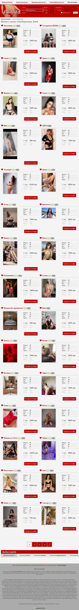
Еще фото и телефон (31, 51)
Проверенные (66, 12)
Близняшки (9, 275)
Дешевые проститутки (22, 2)
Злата (44, 93)
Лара (44, 373)
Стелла (45, 503)
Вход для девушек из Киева (19, 565)
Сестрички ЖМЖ (50, 26)
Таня (6, 405)
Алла (6, 204)
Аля (44, 470)
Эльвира (7, 170)
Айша (44, 438)
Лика (44, 58)
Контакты (64, 565)
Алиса (6, 340)
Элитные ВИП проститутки (56, 2)
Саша (6, 58)
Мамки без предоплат (13, 308)
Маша (6, 238)
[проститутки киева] (11, 11)
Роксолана (8, 470)
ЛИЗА (45, 126)
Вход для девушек (72, 2)
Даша (44, 170)
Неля (44, 405)
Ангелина (8, 26)
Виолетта (46, 204)
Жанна (7, 93)
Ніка (44, 308)
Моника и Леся (10, 438)
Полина (7, 373)
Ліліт (6, 503)
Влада (44, 340)
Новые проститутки (7, 2)
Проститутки (25, 555)
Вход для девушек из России (50, 565)
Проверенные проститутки (39, 2)
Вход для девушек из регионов (34, 565)
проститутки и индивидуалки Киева (34, 604)
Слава (45, 275)
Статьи (59, 565)
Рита (44, 238)
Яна (5, 126)
